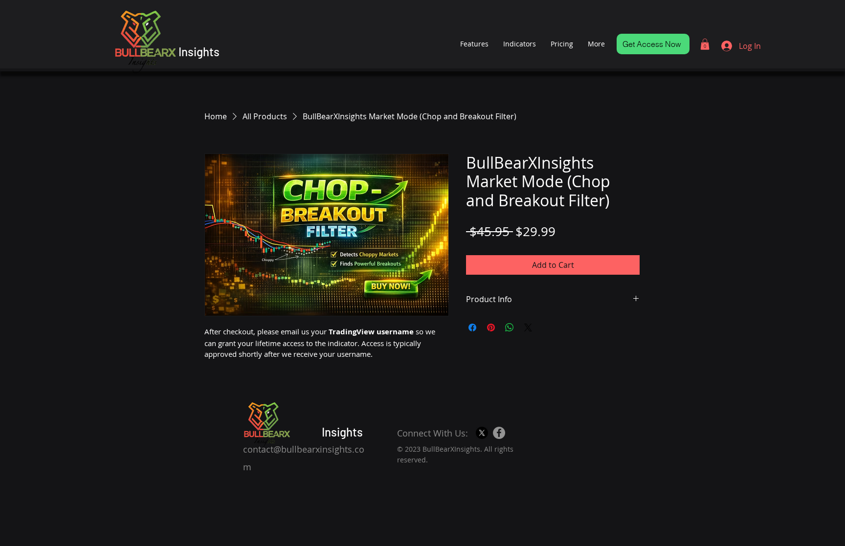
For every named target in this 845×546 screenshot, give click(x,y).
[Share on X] (528, 327)
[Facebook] (499, 433)
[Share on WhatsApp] (509, 327)
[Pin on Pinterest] (491, 327)
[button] (705, 44)
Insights (199, 51)
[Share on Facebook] (472, 327)
